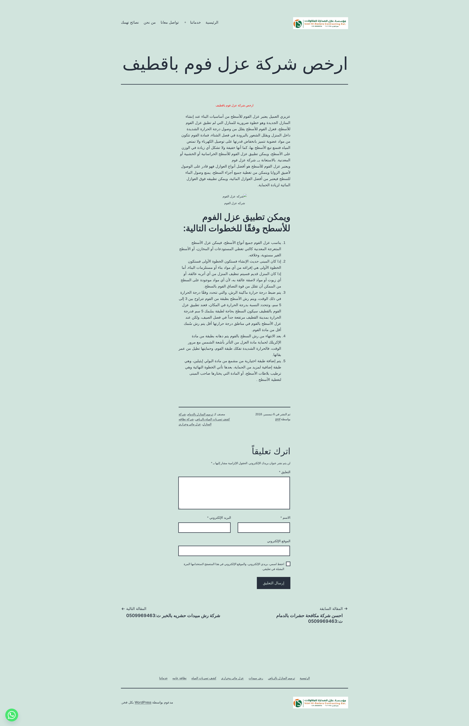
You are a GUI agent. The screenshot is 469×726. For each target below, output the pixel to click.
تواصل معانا (170, 22)
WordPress (143, 702)
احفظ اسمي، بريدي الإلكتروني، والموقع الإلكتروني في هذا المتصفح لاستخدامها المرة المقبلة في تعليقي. (234, 566)
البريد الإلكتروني (219, 517)
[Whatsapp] (11, 715)
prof (277, 419)
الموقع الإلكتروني (278, 541)
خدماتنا (195, 22)
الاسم (285, 517)
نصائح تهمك (130, 22)
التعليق (284, 472)
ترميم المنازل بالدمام (200, 414)
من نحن (150, 22)
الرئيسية (212, 22)
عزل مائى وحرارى (190, 424)
